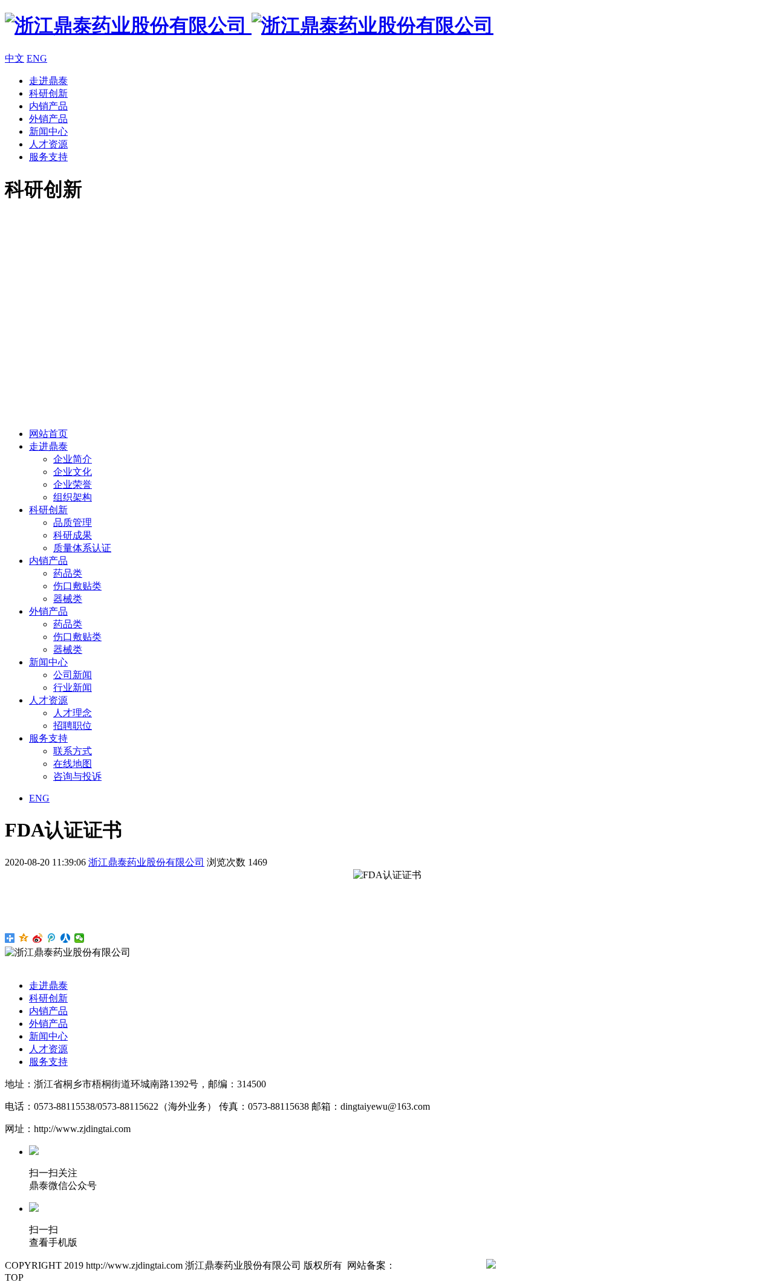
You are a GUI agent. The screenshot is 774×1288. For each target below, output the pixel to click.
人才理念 (72, 713)
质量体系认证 (82, 548)
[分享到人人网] (65, 938)
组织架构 (72, 497)
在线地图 (72, 764)
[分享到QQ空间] (24, 938)
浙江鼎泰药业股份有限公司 (146, 862)
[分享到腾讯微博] (52, 938)
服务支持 (48, 157)
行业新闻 (72, 687)
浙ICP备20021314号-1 (440, 1265)
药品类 (67, 573)
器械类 (67, 599)
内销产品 (48, 106)
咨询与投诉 (77, 776)
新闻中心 (48, 131)
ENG (37, 58)
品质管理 (72, 522)
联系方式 (72, 751)
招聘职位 (72, 725)
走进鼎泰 (48, 81)
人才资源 (48, 144)
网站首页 (48, 434)
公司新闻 (72, 675)
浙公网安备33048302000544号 (559, 1265)
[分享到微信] (79, 938)
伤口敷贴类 (77, 586)
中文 (14, 58)
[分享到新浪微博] (38, 938)
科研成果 (72, 535)
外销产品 (48, 119)
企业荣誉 (72, 484)
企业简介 (72, 459)
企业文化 (72, 472)
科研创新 (48, 93)
